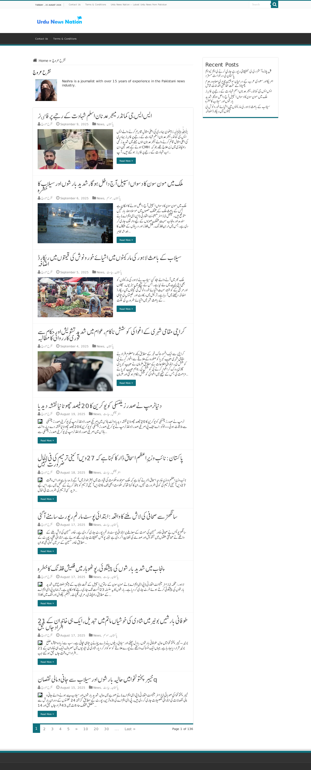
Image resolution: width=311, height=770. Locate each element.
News (100, 124)
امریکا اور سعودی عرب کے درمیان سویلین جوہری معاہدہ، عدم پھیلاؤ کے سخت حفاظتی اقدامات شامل (239, 83)
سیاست (110, 272)
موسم (109, 198)
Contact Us (74, 4)
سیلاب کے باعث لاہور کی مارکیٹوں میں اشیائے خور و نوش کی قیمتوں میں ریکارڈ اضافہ (109, 260)
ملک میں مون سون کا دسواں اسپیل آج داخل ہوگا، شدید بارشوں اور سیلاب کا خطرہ (110, 186)
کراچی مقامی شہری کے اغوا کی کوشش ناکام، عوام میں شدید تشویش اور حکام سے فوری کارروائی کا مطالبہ (111, 334)
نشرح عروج (46, 124)
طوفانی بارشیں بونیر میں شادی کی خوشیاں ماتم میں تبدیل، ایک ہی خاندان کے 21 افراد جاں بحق (113, 623)
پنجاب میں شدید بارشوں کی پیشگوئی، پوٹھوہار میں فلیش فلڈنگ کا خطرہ (101, 568)
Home (42, 61)
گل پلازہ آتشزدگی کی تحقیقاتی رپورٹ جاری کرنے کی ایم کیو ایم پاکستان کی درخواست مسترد (238, 73)
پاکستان (110, 124)
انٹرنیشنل (116, 414)
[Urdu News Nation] (59, 20)
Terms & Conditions (95, 4)
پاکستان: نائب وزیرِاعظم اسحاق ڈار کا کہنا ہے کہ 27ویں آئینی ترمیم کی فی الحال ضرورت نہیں (110, 460)
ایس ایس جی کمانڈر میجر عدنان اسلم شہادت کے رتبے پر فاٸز (95, 115)
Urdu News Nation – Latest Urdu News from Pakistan (139, 4)
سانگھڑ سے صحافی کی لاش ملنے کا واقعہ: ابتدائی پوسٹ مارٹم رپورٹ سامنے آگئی (107, 516)
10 (85, 729)
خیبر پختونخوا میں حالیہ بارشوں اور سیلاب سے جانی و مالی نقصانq (97, 679)
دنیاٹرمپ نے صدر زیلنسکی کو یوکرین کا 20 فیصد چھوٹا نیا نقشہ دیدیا (100, 405)
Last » (130, 729)
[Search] (274, 4)
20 (96, 729)
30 (106, 729)
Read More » (126, 161)
